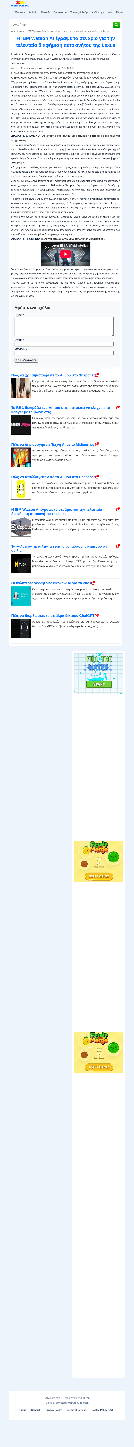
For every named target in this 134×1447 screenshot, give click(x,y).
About (22, 1410)
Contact (35, 1410)
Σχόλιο (19, 315)
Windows (20, 12)
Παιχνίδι (45, 12)
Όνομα (19, 339)
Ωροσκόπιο (60, 12)
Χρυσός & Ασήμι (79, 12)
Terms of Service (76, 1410)
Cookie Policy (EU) (102, 1410)
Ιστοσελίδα (21, 349)
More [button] (119, 12)
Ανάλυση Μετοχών (102, 12)
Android (32, 12)
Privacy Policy (53, 1410)
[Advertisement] (98, 716)
